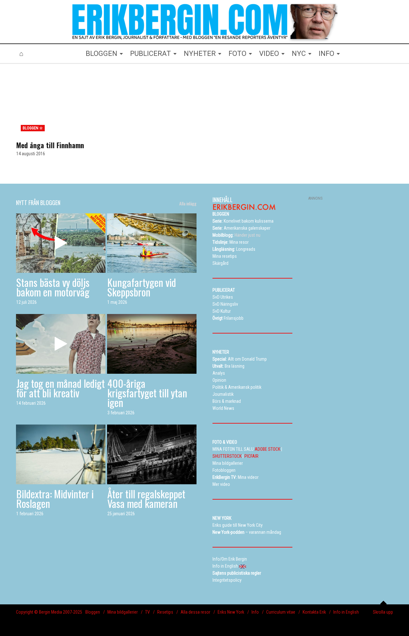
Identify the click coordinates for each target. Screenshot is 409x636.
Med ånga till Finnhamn (50, 145)
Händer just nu (236, 235)
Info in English (346, 612)
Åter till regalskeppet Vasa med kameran (146, 498)
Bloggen (92, 612)
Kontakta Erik (314, 612)
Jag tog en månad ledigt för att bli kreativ (60, 388)
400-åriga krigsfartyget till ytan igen (147, 393)
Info (255, 612)
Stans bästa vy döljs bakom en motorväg (52, 287)
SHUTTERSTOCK (227, 456)
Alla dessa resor (195, 612)
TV (147, 612)
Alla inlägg (188, 203)
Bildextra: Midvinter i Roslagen (55, 498)
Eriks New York (231, 612)
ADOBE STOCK (267, 449)
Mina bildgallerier (122, 612)
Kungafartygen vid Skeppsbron (141, 287)
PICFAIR (251, 456)
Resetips (165, 612)
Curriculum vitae (280, 612)
